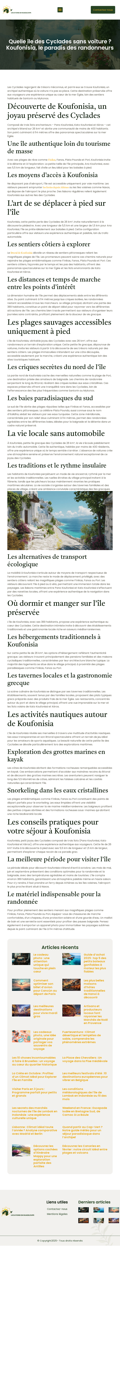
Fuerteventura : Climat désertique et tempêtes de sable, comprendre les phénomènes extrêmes (81, 1037)
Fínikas (51, 160)
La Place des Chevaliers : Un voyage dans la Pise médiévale (85, 1059)
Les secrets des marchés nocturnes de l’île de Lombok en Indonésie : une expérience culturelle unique (34, 1113)
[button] (60, 9)
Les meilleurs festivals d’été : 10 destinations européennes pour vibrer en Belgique (85, 1076)
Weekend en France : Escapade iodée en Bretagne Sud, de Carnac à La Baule (84, 1111)
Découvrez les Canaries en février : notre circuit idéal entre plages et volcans (84, 1149)
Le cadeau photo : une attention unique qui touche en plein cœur (44, 963)
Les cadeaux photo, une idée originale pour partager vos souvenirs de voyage (44, 1040)
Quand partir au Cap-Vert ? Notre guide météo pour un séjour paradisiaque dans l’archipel (82, 1132)
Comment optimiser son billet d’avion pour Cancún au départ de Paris (45, 987)
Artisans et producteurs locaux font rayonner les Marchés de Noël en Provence (96, 1014)
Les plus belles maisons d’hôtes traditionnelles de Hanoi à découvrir (94, 988)
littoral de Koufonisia (21, 253)
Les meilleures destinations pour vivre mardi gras (45, 1011)
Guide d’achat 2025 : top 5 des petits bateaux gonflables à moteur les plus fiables (95, 963)
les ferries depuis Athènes (56, 187)
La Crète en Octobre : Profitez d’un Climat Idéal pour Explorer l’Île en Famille (34, 1076)
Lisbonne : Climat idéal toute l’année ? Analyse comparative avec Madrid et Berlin (34, 1130)
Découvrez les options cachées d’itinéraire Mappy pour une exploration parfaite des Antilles (45, 1156)
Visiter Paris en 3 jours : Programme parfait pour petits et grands (34, 1092)
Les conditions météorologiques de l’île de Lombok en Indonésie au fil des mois (84, 1094)
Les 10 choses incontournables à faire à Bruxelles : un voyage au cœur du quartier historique (34, 1061)
